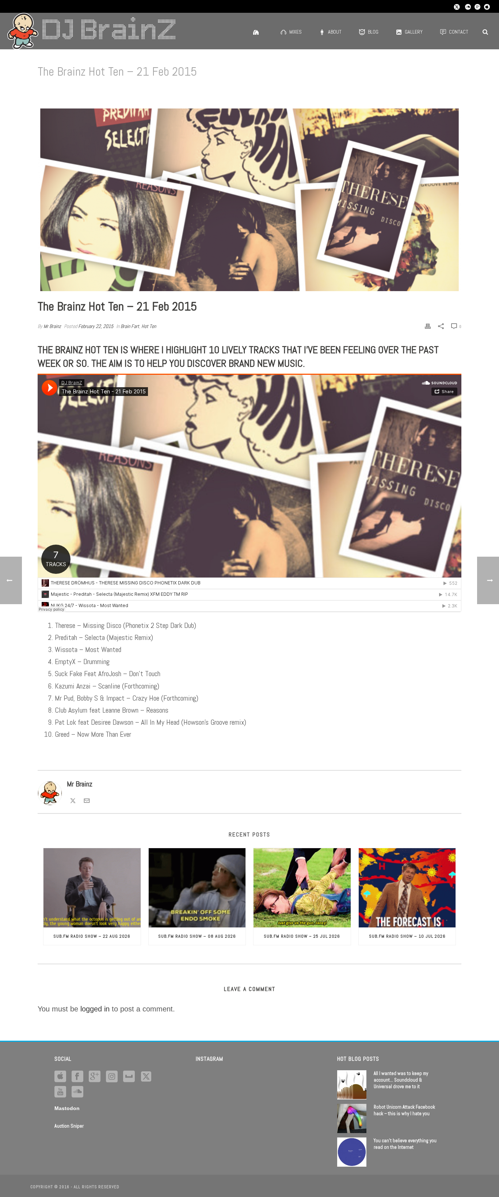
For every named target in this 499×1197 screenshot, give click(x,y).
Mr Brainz (52, 326)
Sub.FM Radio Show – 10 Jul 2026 (407, 936)
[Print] (428, 326)
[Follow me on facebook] (77, 1077)
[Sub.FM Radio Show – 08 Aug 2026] (197, 887)
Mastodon (67, 1108)
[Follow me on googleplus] (94, 1077)
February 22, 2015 (95, 326)
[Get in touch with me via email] (86, 799)
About (335, 31)
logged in (95, 1009)
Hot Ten (148, 326)
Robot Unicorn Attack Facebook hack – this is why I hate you (404, 1110)
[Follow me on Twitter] (72, 799)
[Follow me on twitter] (146, 1077)
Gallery (414, 31)
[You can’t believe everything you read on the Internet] (351, 1152)
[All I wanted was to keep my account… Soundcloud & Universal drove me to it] (351, 1084)
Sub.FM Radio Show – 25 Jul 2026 (302, 936)
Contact (458, 31)
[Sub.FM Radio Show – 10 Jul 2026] (407, 887)
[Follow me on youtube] (60, 1092)
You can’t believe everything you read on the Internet (405, 1143)
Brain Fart (130, 326)
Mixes (295, 31)
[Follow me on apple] (60, 1077)
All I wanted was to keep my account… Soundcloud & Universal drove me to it (401, 1080)
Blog (373, 31)
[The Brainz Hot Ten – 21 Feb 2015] (249, 199)
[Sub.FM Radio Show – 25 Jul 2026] (302, 887)
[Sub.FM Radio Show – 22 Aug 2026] (92, 887)
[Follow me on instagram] (112, 1077)
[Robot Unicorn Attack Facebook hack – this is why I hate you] (351, 1118)
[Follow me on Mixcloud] (129, 1077)
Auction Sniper (69, 1125)
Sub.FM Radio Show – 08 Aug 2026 (197, 936)
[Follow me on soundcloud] (77, 1092)
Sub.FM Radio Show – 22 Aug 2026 (91, 936)
